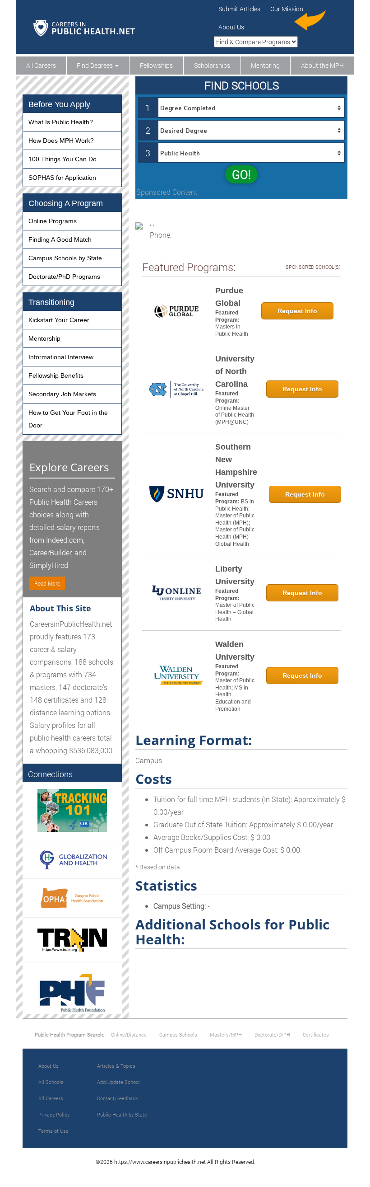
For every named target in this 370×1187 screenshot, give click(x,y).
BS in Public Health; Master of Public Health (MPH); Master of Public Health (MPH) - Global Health (234, 522)
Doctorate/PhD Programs (64, 276)
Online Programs (52, 221)
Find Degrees (95, 65)
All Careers (41, 65)
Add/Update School (118, 1082)
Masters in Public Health (231, 330)
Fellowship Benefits (55, 375)
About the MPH (322, 65)
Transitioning (51, 302)
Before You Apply (59, 104)
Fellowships (156, 65)
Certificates (316, 1034)
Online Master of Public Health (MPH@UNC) (234, 415)
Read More (47, 583)
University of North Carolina (234, 371)
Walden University (234, 651)
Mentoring (265, 65)
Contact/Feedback (117, 1098)
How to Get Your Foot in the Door (68, 419)
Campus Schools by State (65, 258)
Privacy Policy (53, 1114)
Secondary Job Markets (62, 394)
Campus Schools (178, 1034)
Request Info (297, 310)
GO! (241, 174)
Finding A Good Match (60, 239)
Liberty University (234, 575)
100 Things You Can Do (62, 159)
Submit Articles (239, 9)
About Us (231, 27)
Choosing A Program (65, 203)
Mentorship (44, 338)
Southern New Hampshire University (236, 465)
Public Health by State (122, 1114)
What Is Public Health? (60, 122)
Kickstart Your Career (58, 320)
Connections (50, 774)
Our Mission (286, 9)
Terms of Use (53, 1130)
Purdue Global (229, 297)
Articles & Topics (116, 1065)
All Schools (51, 1082)
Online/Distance (129, 1034)
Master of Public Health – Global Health (234, 612)
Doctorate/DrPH (272, 1034)
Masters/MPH (226, 1034)
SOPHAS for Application (62, 177)
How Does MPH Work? (61, 140)
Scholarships (212, 65)
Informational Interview (60, 357)
